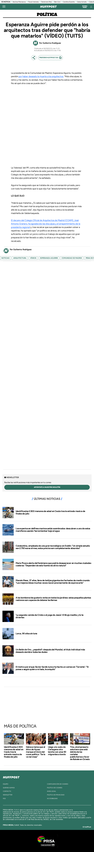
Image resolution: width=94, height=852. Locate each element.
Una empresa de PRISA (47, 839)
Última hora (84, 6)
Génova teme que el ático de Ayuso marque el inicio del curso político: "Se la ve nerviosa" (35, 752)
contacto (7, 791)
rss (4, 798)
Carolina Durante (69, 2)
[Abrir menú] (3, 6)
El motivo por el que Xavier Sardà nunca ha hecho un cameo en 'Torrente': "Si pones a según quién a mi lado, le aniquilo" (52, 668)
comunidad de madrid (72, 258)
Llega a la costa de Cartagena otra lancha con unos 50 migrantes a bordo (57, 751)
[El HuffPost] (48, 7)
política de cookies (54, 788)
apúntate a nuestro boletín (47, 487)
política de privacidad (55, 795)
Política (47, 14)
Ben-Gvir (57, 2)
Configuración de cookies (57, 784)
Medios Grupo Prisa (47, 845)
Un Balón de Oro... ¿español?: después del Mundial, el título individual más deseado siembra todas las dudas (50, 650)
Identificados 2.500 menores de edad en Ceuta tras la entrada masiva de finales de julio (50, 512)
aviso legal (51, 791)
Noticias (5, 258)
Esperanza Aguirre (49, 258)
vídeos (33, 258)
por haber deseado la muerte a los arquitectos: (41, 76)
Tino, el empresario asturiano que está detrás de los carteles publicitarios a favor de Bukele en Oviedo (80, 753)
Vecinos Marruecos (19, 2)
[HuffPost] (11, 776)
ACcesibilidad (52, 798)
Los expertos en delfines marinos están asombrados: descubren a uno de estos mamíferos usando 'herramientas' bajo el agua (53, 529)
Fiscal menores (33, 2)
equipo (5, 784)
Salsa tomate (82, 2)
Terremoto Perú (46, 2)
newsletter (7, 795)
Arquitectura (19, 258)
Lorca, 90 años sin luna (26, 633)
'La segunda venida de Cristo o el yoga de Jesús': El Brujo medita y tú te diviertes (49, 616)
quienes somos (9, 788)
